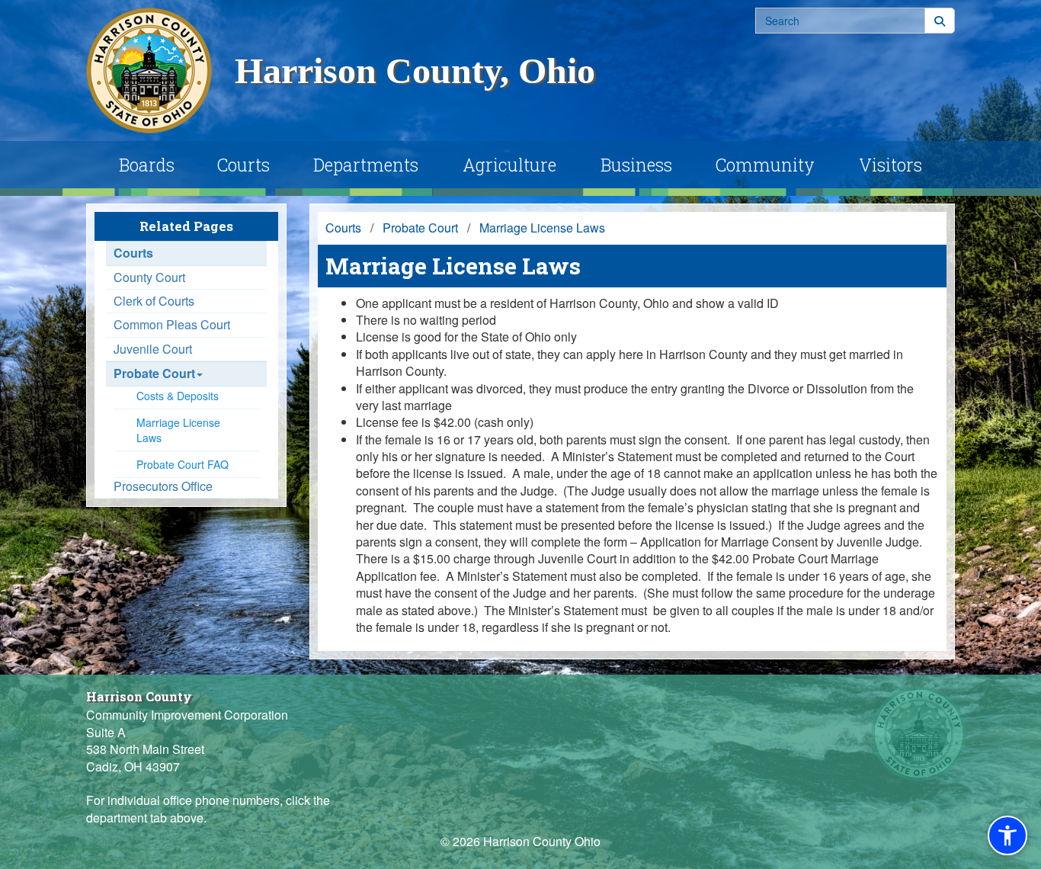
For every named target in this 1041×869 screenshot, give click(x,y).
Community (765, 164)
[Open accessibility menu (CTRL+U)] (1007, 835)
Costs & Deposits (177, 395)
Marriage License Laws (178, 430)
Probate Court (154, 373)
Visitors (890, 164)
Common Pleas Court (172, 324)
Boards (147, 164)
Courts (243, 164)
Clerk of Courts (154, 301)
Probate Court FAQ (182, 464)
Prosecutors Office (163, 486)
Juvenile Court (153, 349)
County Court (149, 277)
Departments (365, 164)
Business (636, 164)
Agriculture (509, 164)
